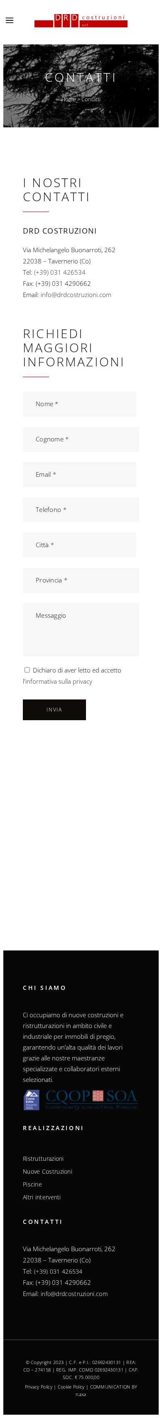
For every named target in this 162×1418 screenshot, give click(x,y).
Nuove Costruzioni (47, 1171)
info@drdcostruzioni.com (76, 294)
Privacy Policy (38, 1387)
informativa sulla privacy (58, 681)
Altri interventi (42, 1197)
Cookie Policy (71, 1387)
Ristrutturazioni (43, 1159)
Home (68, 99)
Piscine (32, 1184)
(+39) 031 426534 (60, 272)
